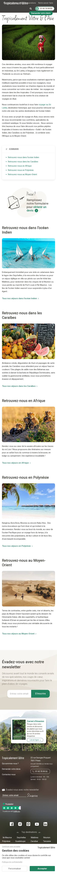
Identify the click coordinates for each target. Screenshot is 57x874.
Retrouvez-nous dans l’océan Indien (23, 157)
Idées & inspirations (28, 3)
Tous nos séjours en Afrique (15, 463)
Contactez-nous (9, 774)
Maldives (34, 837)
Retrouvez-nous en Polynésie (21, 170)
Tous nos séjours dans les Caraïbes (19, 386)
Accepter (42, 868)
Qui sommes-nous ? (10, 763)
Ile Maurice (7, 837)
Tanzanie (47, 841)
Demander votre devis (11, 769)
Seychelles (21, 837)
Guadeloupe (20, 841)
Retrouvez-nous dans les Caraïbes (23, 161)
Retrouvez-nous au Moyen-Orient (22, 174)
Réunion (46, 837)
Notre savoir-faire (45, 3)
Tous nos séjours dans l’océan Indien (19, 298)
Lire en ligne (34, 740)
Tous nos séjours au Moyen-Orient (18, 633)
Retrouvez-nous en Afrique (20, 166)
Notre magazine (46, 8)
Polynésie (6, 841)
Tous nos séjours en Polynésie (16, 546)
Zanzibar (34, 841)
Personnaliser (14, 868)
